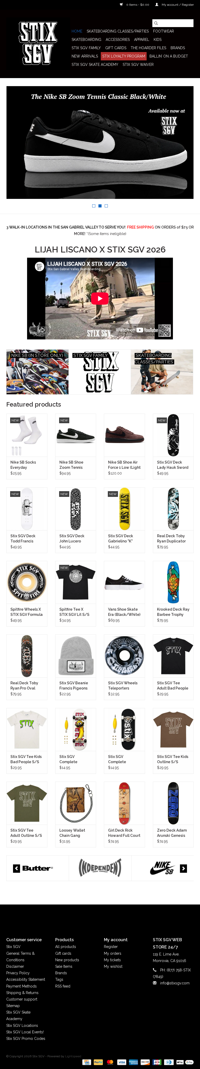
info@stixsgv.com (175, 983)
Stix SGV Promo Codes (25, 1038)
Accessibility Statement (25, 979)
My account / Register (177, 5)
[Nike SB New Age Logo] (100, 142)
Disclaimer (15, 966)
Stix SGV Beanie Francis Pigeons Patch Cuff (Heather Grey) (73, 686)
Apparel (141, 39)
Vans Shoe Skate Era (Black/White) (124, 612)
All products (65, 947)
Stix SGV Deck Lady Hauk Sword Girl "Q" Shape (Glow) (172, 465)
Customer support (21, 999)
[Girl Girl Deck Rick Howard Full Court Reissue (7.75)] (124, 803)
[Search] (156, 23)
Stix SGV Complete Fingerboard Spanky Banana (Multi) (73, 759)
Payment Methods (21, 986)
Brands (178, 48)
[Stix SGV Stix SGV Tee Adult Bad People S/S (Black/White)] (173, 655)
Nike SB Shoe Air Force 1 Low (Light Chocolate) (124, 465)
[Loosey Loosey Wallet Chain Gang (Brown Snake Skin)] (75, 803)
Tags (59, 979)
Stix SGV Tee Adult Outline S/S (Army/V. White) (26, 833)
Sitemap (13, 1006)
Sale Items (63, 966)
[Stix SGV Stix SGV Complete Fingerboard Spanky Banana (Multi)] (75, 729)
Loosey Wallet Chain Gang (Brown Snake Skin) (72, 833)
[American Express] (133, 1062)
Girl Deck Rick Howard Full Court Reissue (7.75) (124, 833)
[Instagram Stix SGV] (109, 916)
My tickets (112, 960)
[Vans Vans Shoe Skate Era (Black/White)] (124, 582)
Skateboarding (86, 39)
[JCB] (156, 1062)
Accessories (118, 39)
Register (111, 947)
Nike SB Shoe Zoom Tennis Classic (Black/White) (72, 465)
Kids (157, 39)
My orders (112, 953)
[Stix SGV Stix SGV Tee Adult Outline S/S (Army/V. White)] (26, 803)
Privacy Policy (18, 973)
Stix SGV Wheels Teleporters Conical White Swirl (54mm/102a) (123, 686)
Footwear (163, 31)
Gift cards (115, 48)
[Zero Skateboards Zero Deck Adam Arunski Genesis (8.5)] (173, 803)
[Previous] (16, 868)
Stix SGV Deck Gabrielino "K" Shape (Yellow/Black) (121, 539)
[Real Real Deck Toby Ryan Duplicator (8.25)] (173, 508)
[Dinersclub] (168, 1062)
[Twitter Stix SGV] (90, 916)
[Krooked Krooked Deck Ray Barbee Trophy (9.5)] (173, 582)
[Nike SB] (100, 868)
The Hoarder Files (148, 48)
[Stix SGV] (38, 43)
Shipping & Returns (22, 993)
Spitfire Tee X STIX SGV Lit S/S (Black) (74, 612)
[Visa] (121, 1062)
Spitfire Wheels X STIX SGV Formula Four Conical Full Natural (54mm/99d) (26, 612)
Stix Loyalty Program (123, 56)
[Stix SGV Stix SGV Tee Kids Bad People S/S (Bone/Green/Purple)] (26, 729)
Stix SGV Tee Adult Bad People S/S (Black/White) (172, 686)
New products (67, 960)
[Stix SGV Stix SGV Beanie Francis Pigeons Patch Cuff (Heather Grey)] (75, 655)
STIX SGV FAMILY (86, 48)
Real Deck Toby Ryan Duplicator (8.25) (171, 539)
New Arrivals (85, 56)
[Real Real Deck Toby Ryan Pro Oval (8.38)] (26, 655)
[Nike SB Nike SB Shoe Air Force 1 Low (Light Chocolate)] (124, 435)
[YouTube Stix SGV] (100, 916)
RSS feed (62, 986)
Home (77, 31)
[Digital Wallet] (184, 1062)
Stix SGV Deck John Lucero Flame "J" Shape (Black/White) (73, 539)
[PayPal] (98, 1062)
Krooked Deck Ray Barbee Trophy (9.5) (173, 612)
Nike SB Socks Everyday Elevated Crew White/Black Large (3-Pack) (23, 465)
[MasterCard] (109, 1062)
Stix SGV (13, 947)
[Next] (183, 868)
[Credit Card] (86, 1062)
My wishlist (113, 966)
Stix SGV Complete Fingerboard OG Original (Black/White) (122, 759)
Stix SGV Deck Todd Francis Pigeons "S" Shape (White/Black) (26, 539)
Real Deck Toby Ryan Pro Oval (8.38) (24, 686)
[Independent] (38, 868)
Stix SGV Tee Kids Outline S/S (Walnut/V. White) (173, 759)
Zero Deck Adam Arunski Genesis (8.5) (172, 833)
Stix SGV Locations (22, 1025)
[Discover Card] (145, 1062)
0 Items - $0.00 (138, 5)
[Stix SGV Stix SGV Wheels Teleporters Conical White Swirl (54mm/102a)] (124, 655)
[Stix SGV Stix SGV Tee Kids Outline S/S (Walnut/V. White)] (173, 729)
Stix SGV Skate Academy (95, 64)
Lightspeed (73, 1056)
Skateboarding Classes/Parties (118, 31)
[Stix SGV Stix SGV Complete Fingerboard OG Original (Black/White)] (124, 729)
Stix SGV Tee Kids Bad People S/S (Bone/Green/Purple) (26, 759)
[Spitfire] (163, 868)
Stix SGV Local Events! (25, 1032)
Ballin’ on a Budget (168, 56)
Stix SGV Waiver (138, 64)
